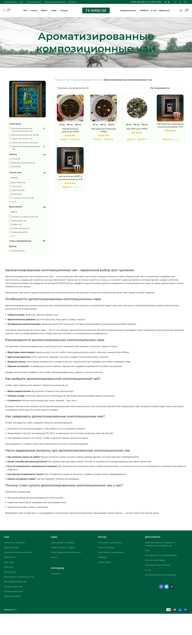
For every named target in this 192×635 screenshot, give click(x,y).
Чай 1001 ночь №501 (136, 129)
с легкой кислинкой (21, 198)
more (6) (12, 202)
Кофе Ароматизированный (66, 552)
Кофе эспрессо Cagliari (63, 547)
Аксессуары (104, 562)
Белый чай (10, 572)
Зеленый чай (11, 547)
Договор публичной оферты (160, 575)
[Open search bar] (4, 10)
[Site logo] (96, 10)
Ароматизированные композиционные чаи (22, 129)
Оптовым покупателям (157, 565)
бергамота (17, 190)
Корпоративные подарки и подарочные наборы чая (159, 544)
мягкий (15, 186)
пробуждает (18, 220)
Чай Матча (9, 557)
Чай (68, 80)
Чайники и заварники (110, 542)
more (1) (12, 236)
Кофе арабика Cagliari (62, 542)
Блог (147, 550)
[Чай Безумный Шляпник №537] (70, 108)
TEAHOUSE (17, 251)
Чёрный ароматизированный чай (26, 147)
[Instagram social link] (168, 2)
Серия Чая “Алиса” (21, 138)
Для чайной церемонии (111, 552)
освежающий (18, 232)
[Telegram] (166, 586)
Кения (15, 166)
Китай (15, 159)
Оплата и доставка (155, 560)
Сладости (56, 573)
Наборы (102, 557)
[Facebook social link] (165, 2)
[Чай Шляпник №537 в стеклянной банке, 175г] (70, 160)
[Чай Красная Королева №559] (103, 108)
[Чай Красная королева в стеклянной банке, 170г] (170, 108)
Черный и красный (14, 542)
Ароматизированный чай (24, 135)
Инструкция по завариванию (161, 555)
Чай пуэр (9, 562)
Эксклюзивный (12, 596)
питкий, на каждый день (23, 217)
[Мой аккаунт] (181, 10)
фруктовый (17, 182)
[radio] (62, 124)
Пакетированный (13, 591)
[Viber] (161, 586)
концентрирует (19, 228)
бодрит (15, 224)
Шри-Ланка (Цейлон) (22, 163)
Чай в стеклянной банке (23, 142)
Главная (59, 80)
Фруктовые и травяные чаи (19, 577)
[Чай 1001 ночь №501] (136, 108)
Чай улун (9, 567)
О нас (148, 570)
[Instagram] (172, 586)
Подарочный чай (13, 586)
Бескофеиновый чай (15, 581)
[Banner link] (27, 99)
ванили (15, 194)
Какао (54, 557)
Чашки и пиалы (106, 547)
